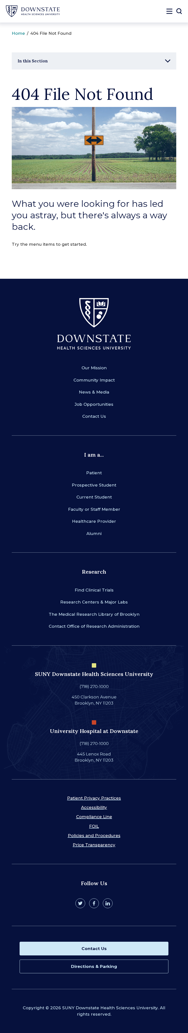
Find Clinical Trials (94, 590)
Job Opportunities (94, 404)
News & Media (94, 392)
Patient (94, 472)
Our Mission (94, 367)
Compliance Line (94, 816)
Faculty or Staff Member (94, 509)
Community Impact (94, 380)
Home (18, 33)
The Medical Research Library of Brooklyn (94, 614)
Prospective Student (94, 485)
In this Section (33, 61)
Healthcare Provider (94, 521)
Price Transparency (94, 844)
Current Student (94, 497)
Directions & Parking (94, 966)
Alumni (94, 533)
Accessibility (94, 807)
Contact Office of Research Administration (94, 626)
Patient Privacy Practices (94, 798)
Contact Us (94, 416)
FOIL (94, 826)
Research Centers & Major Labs (94, 602)
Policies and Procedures (94, 835)
